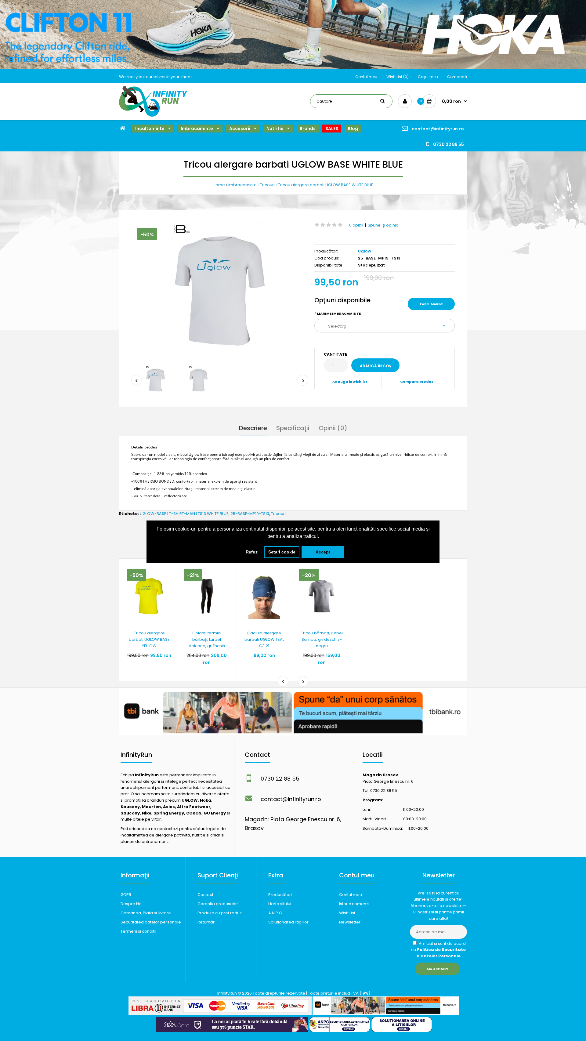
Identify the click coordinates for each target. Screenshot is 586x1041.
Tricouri (267, 185)
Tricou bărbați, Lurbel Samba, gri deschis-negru (322, 639)
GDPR (126, 895)
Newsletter (349, 922)
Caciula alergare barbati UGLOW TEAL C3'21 (264, 639)
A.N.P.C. (275, 913)
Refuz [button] (252, 552)
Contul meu (366, 76)
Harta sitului (279, 904)
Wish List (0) (397, 76)
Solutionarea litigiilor (288, 922)
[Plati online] (220, 1013)
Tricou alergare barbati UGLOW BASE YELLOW (149, 639)
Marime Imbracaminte (339, 313)
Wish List (347, 913)
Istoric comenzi (354, 904)
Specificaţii (292, 428)
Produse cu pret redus (219, 913)
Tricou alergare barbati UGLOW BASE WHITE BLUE (325, 185)
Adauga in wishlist (349, 381)
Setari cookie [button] (281, 552)
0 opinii (356, 225)
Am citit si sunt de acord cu (438, 950)
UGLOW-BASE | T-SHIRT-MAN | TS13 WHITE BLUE (184, 514)
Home (219, 185)
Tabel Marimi (431, 304)
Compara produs (416, 381)
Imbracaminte (242, 185)
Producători (280, 895)
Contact (205, 895)
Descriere (253, 428)
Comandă (457, 76)
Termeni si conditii (138, 931)
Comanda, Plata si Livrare (146, 913)
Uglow (364, 251)
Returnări (206, 922)
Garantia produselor (217, 904)
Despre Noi (132, 904)
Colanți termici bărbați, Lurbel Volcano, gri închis (207, 639)
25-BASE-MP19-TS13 (249, 514)
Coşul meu (428, 76)
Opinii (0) (333, 428)
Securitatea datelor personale (151, 922)
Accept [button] (323, 552)
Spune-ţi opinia (383, 225)
